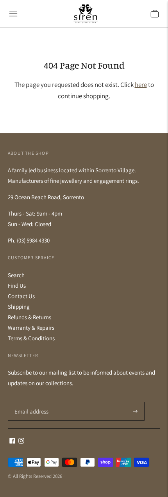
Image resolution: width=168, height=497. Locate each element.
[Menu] (13, 13)
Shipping (19, 306)
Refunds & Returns (29, 317)
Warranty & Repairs (31, 327)
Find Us (17, 285)
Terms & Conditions (31, 338)
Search (16, 275)
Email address (30, 402)
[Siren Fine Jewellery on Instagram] (21, 441)
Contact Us (21, 296)
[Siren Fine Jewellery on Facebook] (12, 441)
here (141, 84)
